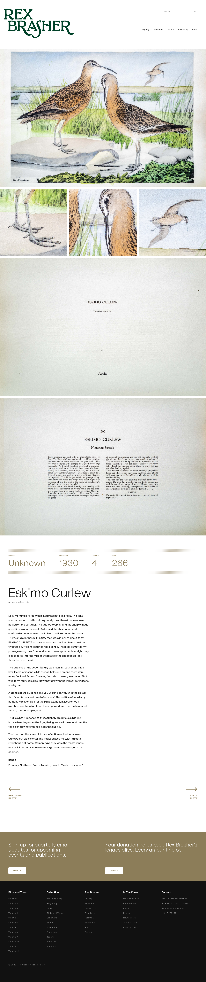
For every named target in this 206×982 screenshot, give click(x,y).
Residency (183, 29)
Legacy (145, 29)
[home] (43, 23)
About (195, 29)
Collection (158, 29)
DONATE (114, 870)
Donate (170, 29)
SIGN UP (17, 870)
